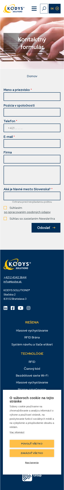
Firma (8, 152)
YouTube (20, 308)
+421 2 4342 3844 (15, 277)
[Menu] (34, 8)
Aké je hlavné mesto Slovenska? (27, 189)
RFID (32, 362)
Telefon (9, 121)
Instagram (28, 308)
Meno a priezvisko (17, 90)
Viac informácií (17, 432)
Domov (32, 76)
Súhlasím (16, 208)
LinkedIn (5, 308)
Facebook (13, 308)
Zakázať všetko (32, 453)
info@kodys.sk (13, 281)
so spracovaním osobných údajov (27, 212)
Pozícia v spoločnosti (19, 105)
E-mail (8, 137)
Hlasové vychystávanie (32, 330)
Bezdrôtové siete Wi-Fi (32, 375)
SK (52, 8)
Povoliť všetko (31, 443)
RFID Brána (32, 337)
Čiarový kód (32, 369)
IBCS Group (32, 476)
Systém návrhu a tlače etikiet (32, 344)
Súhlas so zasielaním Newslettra (32, 219)
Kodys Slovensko (17, 264)
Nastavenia (32, 462)
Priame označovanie (32, 389)
